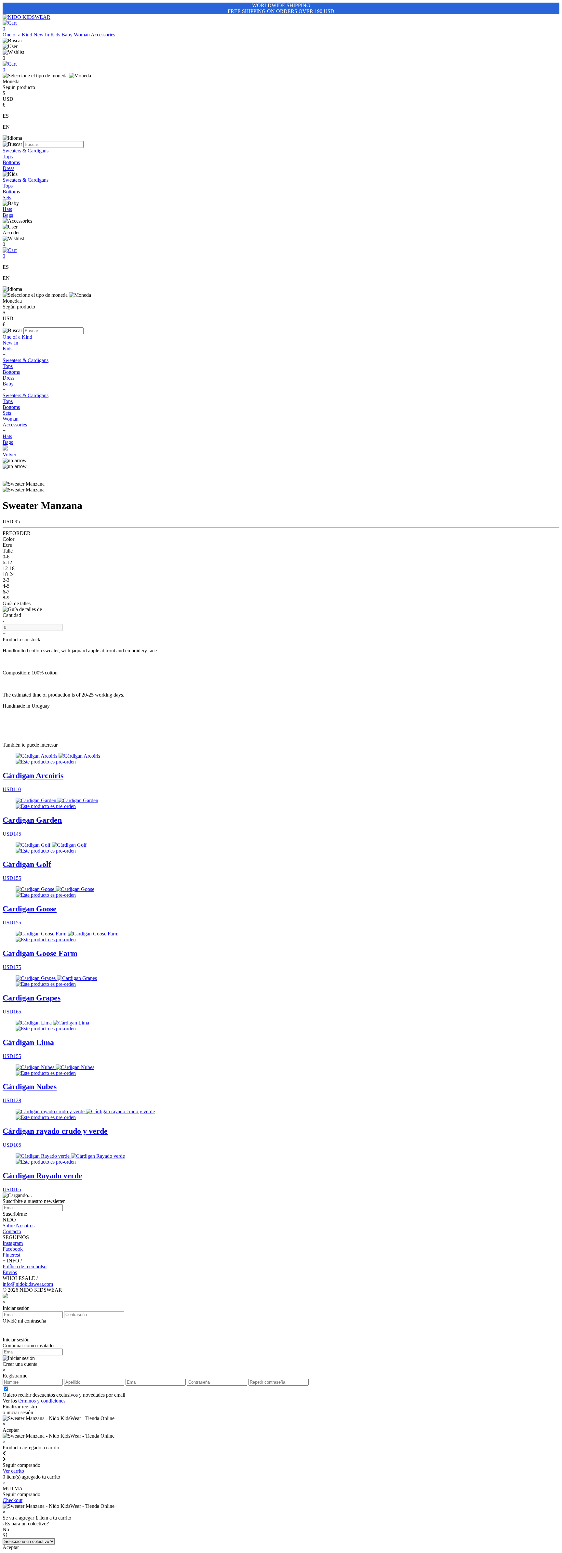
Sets (7, 197)
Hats (7, 209)
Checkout (12, 1500)
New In (41, 34)
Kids (55, 34)
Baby (67, 34)
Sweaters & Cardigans (25, 150)
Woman (82, 34)
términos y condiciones (41, 1400)
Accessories (103, 34)
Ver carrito (13, 1471)
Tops (8, 156)
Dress (8, 168)
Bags (8, 215)
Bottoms (11, 162)
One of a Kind (18, 34)
